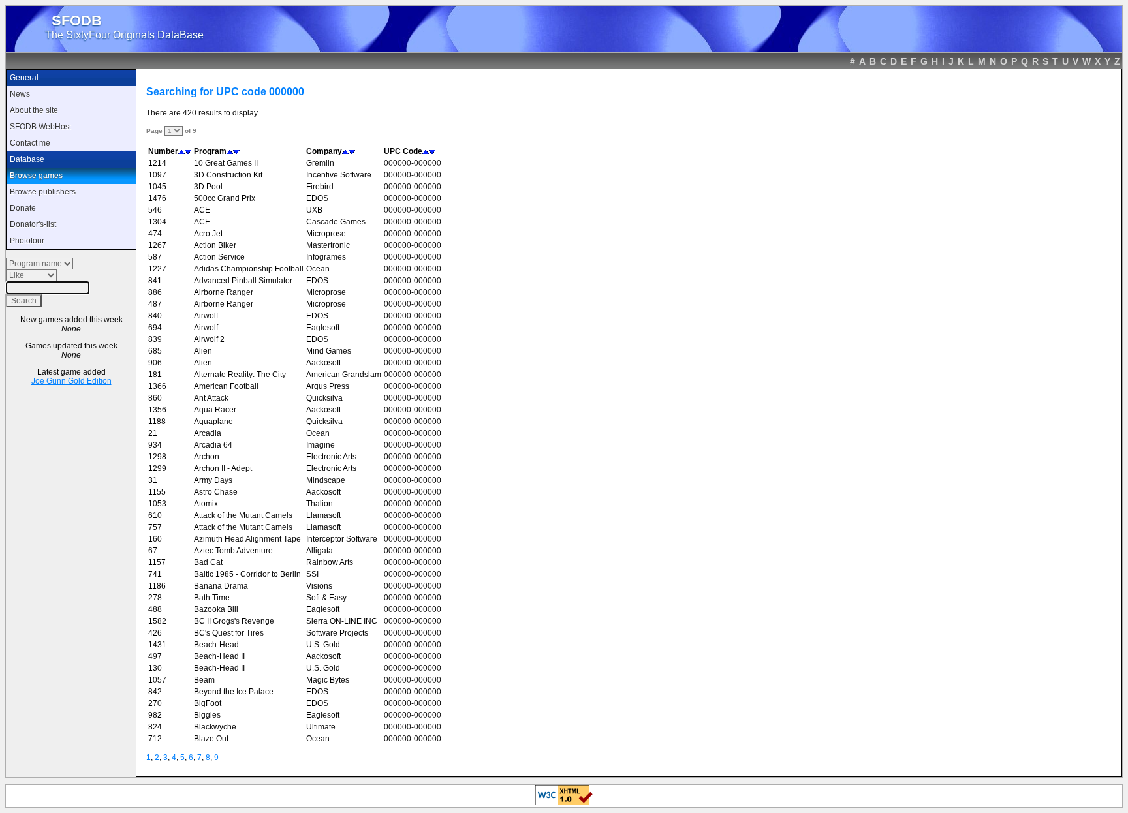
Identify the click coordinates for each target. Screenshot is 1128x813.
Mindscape (325, 480)
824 (155, 726)
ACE (202, 210)
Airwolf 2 (209, 339)
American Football (226, 386)
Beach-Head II (219, 656)
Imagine (320, 445)
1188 (157, 421)
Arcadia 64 (213, 445)
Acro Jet (208, 233)
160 (155, 539)
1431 (157, 644)
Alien (203, 351)
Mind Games (328, 351)
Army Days (213, 480)
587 (155, 257)
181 (155, 374)
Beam (204, 679)
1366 (157, 386)
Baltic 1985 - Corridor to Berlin (247, 574)
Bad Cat (208, 562)
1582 (157, 621)
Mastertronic (328, 245)
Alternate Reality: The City (240, 374)
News (20, 94)
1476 (157, 198)
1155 (157, 492)
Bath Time (212, 597)
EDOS (317, 198)
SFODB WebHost (40, 126)
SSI (312, 574)
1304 (157, 221)
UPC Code (403, 151)
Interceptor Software (341, 539)
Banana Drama (221, 586)
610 (155, 515)
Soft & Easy (326, 597)
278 (155, 597)
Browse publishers (43, 191)
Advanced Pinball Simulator (243, 280)
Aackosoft (323, 362)
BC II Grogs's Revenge (234, 621)
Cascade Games (336, 221)
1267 (157, 245)
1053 (157, 503)
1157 (157, 562)
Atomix (206, 503)
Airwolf (206, 315)
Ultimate (321, 726)
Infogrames (326, 257)
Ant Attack (211, 398)
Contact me (30, 142)
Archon (206, 456)
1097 (157, 174)
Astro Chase (216, 492)
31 (152, 480)
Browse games (36, 175)
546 (155, 210)
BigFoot (207, 703)
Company (324, 151)
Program (210, 151)
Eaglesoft (322, 327)
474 (155, 233)
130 (155, 668)
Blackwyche (215, 726)
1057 (157, 679)
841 (155, 280)
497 (155, 656)
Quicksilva (324, 398)
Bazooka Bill (216, 609)
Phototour (27, 240)
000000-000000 (412, 163)
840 (155, 315)
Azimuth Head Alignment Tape (247, 539)
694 (155, 327)
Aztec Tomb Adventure (233, 550)
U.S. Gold (323, 644)
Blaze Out (211, 738)
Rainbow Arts (329, 562)
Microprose (326, 233)
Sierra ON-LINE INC (341, 621)
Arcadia (207, 433)
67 (152, 550)
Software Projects (337, 632)
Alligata (319, 550)
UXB (314, 210)
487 (155, 304)
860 (155, 398)
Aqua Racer (215, 409)
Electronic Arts (331, 456)
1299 (157, 468)
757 (155, 527)
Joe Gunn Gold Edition (71, 381)
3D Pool (208, 186)
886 (155, 292)
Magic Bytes (327, 679)
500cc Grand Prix (224, 198)
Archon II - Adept (223, 468)
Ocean (318, 268)
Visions (319, 586)
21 (152, 433)
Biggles (207, 715)
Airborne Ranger (223, 292)
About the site (34, 110)
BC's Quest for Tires (229, 632)
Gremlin (320, 163)
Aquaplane (213, 421)
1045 (157, 186)
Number (163, 151)
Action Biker (215, 245)
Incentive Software (338, 174)
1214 (157, 163)
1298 (157, 456)
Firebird (320, 186)
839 (155, 339)
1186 (157, 586)
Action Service (219, 257)
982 (155, 715)
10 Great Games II (226, 163)
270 (155, 703)
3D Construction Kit (228, 174)
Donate (23, 208)
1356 (157, 409)
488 (155, 609)
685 (155, 351)
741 (155, 574)
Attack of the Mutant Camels (243, 515)
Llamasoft (323, 515)
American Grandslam (343, 374)
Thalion (319, 503)
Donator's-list (33, 224)
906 (155, 362)
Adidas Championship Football (249, 268)
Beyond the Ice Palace (234, 691)
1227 (157, 268)
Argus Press (327, 386)
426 (155, 632)
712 (155, 738)
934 (155, 445)
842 (155, 691)
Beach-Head (216, 644)
